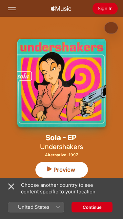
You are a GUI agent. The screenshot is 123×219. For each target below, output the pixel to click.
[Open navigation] (12, 8)
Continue (92, 207)
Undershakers (61, 147)
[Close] (11, 186)
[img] (61, 8)
